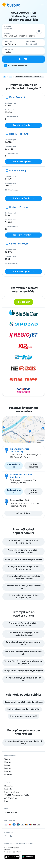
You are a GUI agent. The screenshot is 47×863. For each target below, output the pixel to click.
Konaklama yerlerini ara (17, 65)
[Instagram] (6, 835)
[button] (39, 31)
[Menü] (42, 5)
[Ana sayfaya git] (11, 5)
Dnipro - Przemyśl (18, 171)
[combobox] (23, 27)
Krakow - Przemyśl (19, 207)
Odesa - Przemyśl (18, 244)
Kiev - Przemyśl (17, 97)
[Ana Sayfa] (4, 77)
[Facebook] (12, 835)
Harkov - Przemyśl (19, 134)
